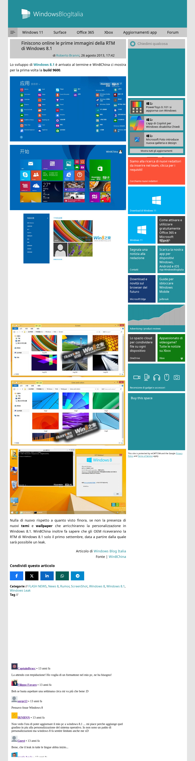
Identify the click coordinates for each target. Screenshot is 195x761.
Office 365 (85, 32)
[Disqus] (68, 709)
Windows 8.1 (115, 586)
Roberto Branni (67, 55)
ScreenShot (79, 586)
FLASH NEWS (37, 586)
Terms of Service (145, 456)
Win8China (117, 556)
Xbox (108, 32)
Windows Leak (20, 590)
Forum (173, 32)
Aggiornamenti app (140, 32)
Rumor (65, 586)
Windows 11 (32, 32)
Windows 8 (97, 586)
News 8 (53, 586)
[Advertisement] (68, 293)
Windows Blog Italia (110, 551)
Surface (60, 32)
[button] (13, 32)
